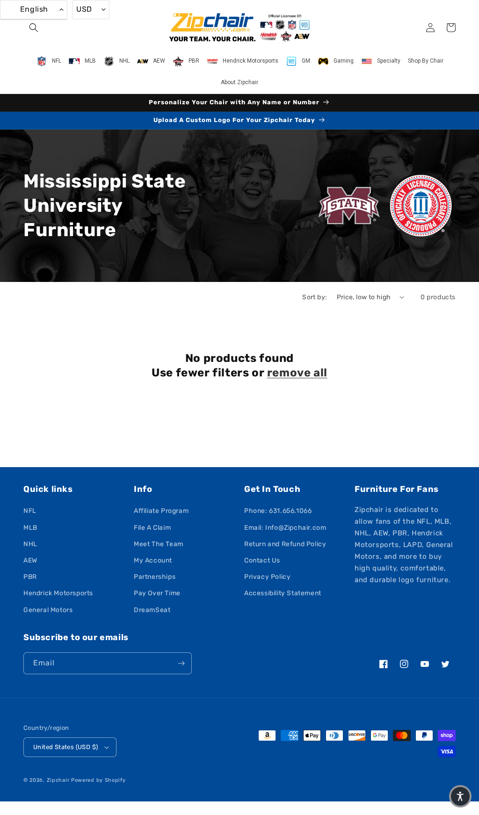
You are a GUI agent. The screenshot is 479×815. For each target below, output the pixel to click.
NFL (29, 511)
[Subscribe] (181, 663)
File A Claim (152, 528)
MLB (30, 528)
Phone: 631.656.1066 (278, 511)
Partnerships (154, 577)
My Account (153, 560)
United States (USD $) (65, 746)
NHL (30, 544)
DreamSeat (152, 610)
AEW (30, 560)
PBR (30, 577)
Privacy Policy (267, 577)
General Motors (48, 610)
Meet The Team (158, 544)
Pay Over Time (157, 593)
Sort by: (314, 297)
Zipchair (58, 780)
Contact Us (262, 560)
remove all (297, 372)
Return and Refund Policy (285, 544)
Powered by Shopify (98, 780)
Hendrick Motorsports (58, 593)
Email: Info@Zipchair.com (285, 528)
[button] (33, 27)
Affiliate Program (161, 511)
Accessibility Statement (282, 593)
